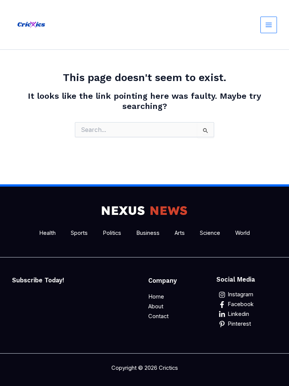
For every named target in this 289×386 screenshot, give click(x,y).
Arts (180, 233)
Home (156, 296)
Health (47, 233)
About (155, 306)
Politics (112, 233)
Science (210, 233)
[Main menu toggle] (268, 25)
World (242, 233)
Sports (79, 233)
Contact (158, 316)
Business (148, 233)
